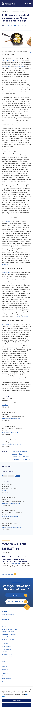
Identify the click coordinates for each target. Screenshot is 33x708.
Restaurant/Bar (16, 456)
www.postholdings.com (21, 379)
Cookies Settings (16, 700)
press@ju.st (5, 405)
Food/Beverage (25, 459)
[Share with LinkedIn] (8, 25)
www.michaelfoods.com (21, 317)
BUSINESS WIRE (7, 61)
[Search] (26, 3)
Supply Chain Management (19, 451)
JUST (14, 61)
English (4, 476)
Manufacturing (26, 456)
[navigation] (29, 3)
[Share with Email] (18, 25)
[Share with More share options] (25, 25)
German (11, 476)
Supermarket (15, 459)
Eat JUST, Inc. (9, 222)
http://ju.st (5, 264)
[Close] (30, 690)
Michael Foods (6, 66)
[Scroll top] (27, 607)
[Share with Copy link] (22, 25)
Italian (17, 476)
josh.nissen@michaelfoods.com (11, 418)
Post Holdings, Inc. (7, 324)
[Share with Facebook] (15, 25)
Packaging (14, 454)
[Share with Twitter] (11, 25)
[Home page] (8, 3)
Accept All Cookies (16, 705)
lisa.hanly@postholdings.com (10, 432)
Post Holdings (19, 66)
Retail (20, 454)
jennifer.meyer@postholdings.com (11, 444)
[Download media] (30, 53)
